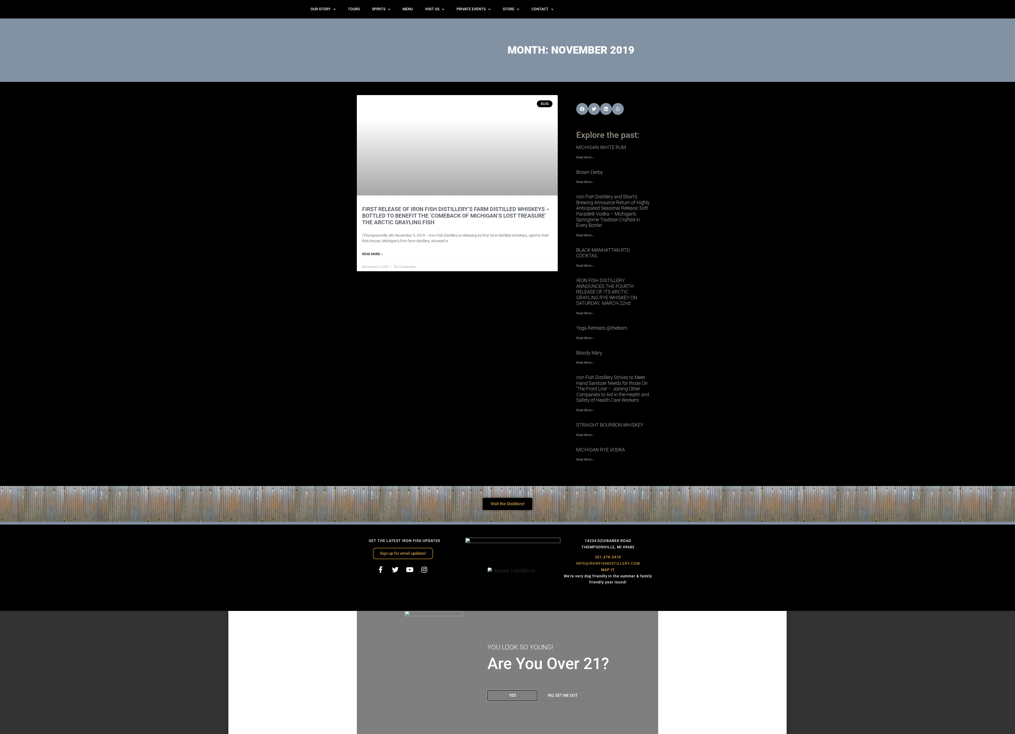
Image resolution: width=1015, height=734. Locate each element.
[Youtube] (409, 569)
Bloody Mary (589, 353)
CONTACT (540, 9)
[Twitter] (395, 569)
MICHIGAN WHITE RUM (601, 147)
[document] (507, 672)
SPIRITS (378, 9)
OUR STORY (321, 9)
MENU (408, 9)
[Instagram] (424, 569)
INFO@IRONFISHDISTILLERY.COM (608, 563)
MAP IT (608, 570)
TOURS (354, 9)
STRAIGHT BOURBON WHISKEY (609, 425)
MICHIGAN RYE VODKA (600, 449)
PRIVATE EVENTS (471, 9)
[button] (582, 109)
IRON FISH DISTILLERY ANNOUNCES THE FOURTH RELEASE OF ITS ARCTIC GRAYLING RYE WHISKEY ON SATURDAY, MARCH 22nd (606, 292)
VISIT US (432, 9)
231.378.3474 (608, 557)
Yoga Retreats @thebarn (601, 328)
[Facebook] (380, 569)
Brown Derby (589, 172)
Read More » (372, 254)
